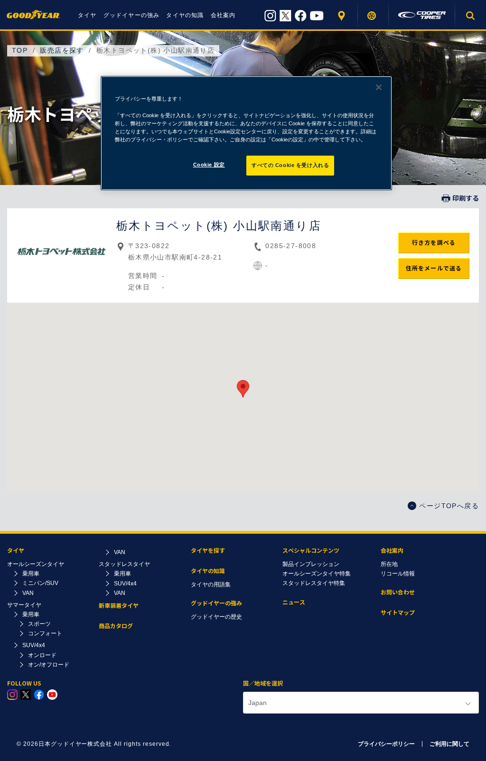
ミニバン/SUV (40, 583)
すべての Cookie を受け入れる (290, 165)
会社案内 (223, 15)
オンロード (42, 655)
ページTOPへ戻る (449, 506)
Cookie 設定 (209, 164)
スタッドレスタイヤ (124, 564)
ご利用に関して (449, 744)
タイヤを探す (373, 15)
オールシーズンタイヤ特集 (316, 573)
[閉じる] (378, 87)
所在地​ (389, 564)
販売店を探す (342, 15)
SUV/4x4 (33, 645)
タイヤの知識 (185, 15)
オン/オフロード (48, 664)
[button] (243, 388)
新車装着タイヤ (119, 605)
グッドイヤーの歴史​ (216, 616)
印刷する (465, 198)
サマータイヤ (24, 605)
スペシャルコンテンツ (310, 550)
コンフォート (45, 633)
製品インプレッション (310, 564)
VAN (28, 593)
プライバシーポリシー (386, 744)
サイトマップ (398, 612)
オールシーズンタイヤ (35, 564)
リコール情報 (398, 573)
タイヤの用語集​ (211, 584)
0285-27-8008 (290, 246)
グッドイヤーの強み (131, 15)
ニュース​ (293, 602)
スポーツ (39, 624)
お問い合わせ (398, 592)
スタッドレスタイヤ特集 (313, 583)
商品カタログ (116, 626)
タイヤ (87, 15)
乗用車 (30, 573)
